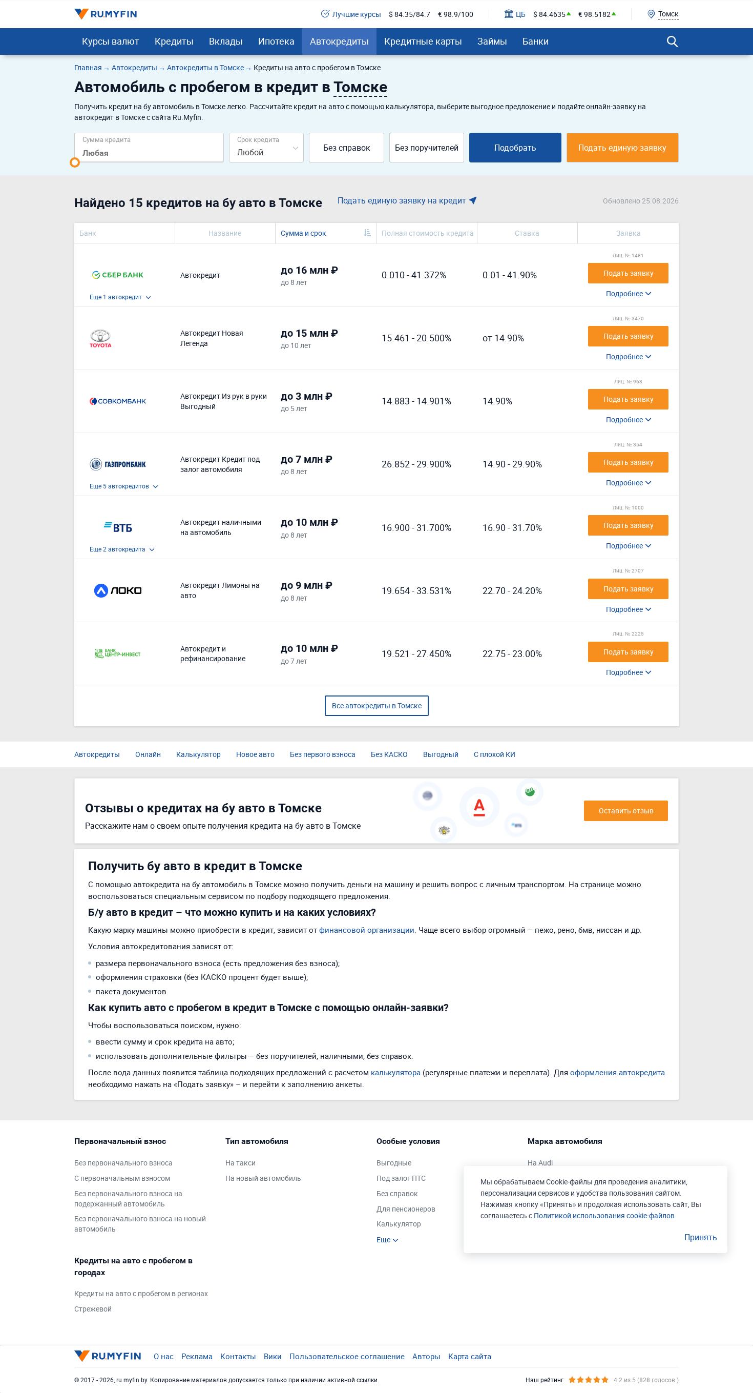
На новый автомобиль (263, 1178)
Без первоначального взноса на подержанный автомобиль (128, 1198)
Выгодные (393, 1162)
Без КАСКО (389, 754)
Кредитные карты (423, 41)
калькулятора (396, 1072)
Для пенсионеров (405, 1209)
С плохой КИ (494, 754)
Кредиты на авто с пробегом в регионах (141, 1293)
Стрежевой (93, 1309)
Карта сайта (469, 1356)
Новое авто (255, 754)
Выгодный (440, 754)
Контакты (238, 1356)
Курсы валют (110, 41)
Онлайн (148, 754)
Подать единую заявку (622, 147)
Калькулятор (198, 754)
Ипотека (276, 41)
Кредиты (174, 41)
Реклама (197, 1356)
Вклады (226, 41)
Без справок (346, 147)
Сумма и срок (303, 233)
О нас (164, 1356)
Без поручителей (426, 147)
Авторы (426, 1356)
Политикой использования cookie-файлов (604, 1215)
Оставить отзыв (626, 810)
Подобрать (515, 147)
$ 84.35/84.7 (409, 14)
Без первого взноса (322, 754)
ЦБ (521, 14)
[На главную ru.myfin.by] (107, 1356)
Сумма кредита (106, 139)
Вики (273, 1356)
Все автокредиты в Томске (377, 705)
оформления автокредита (617, 1072)
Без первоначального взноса (123, 1162)
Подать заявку (628, 273)
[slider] (75, 162)
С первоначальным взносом (122, 1178)
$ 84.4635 (549, 14)
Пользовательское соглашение (347, 1356)
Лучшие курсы (356, 14)
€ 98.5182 (594, 14)
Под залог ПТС (401, 1178)
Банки (535, 41)
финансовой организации (366, 930)
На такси (240, 1162)
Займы (492, 41)
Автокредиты (339, 41)
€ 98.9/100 (455, 14)
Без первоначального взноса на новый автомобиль (140, 1224)
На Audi (540, 1162)
